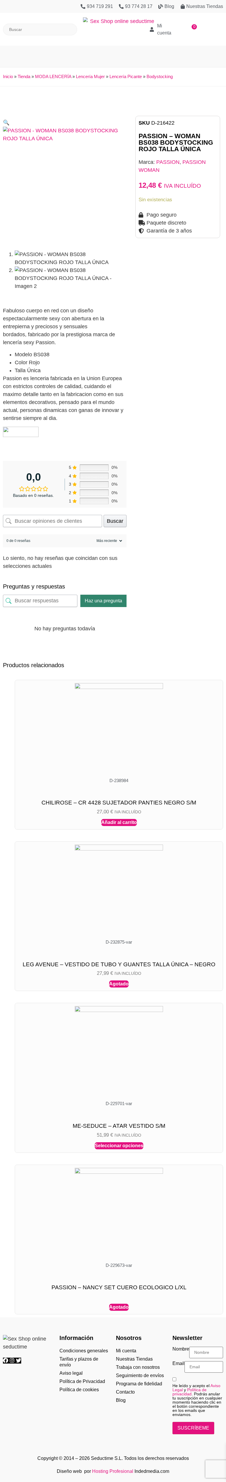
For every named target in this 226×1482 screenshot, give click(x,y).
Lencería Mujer (90, 76)
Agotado (119, 983)
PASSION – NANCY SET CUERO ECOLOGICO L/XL (119, 1287)
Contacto (125, 1391)
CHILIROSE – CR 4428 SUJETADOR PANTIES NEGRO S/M (118, 802)
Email (178, 1363)
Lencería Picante (125, 76)
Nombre (180, 1349)
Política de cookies (79, 1389)
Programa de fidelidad (139, 1383)
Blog (121, 1400)
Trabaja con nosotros (138, 1367)
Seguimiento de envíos (140, 1375)
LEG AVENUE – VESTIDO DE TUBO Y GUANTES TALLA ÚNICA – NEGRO (119, 964)
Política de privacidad (189, 1391)
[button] (113, 53)
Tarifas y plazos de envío (78, 1361)
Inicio (8, 76)
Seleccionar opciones (119, 1145)
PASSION (168, 162)
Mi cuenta (126, 1350)
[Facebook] (6, 1361)
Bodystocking (160, 76)
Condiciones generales (83, 1350)
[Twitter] (18, 1361)
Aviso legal (71, 1373)
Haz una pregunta (103, 600)
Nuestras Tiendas (134, 1358)
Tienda (24, 76)
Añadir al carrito (119, 822)
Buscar (115, 521)
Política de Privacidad (82, 1381)
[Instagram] (13, 1361)
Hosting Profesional (112, 1471)
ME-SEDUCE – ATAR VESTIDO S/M (119, 1126)
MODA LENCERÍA (53, 76)
